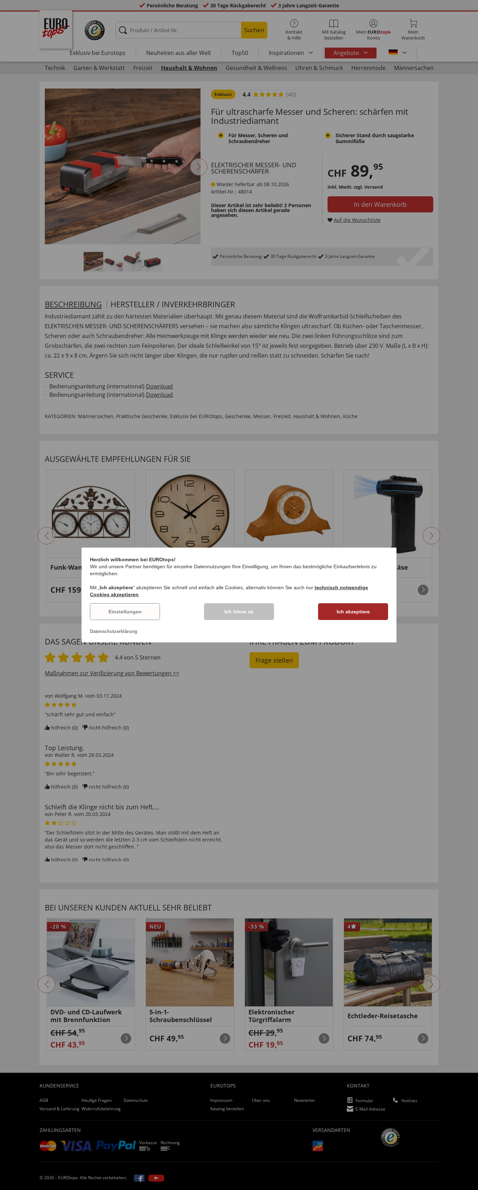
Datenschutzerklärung (113, 631)
